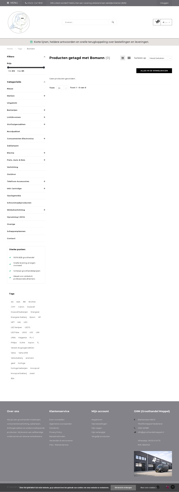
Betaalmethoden (57, 436)
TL (38, 342)
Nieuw (10, 89)
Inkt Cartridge (14, 188)
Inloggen (164, 3)
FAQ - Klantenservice (59, 445)
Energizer (35, 312)
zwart (32, 373)
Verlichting (12, 167)
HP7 (13, 322)
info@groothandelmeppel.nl (151, 432)
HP (39, 317)
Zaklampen (13, 146)
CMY (13, 307)
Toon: (52, 88)
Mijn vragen (97, 428)
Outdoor (11, 174)
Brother (32, 302)
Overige (11, 224)
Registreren (97, 419)
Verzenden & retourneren (61, 440)
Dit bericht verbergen (123, 488)
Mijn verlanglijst (98, 432)
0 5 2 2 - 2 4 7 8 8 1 (35, 3)
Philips (14, 342)
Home (10, 49)
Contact (11, 238)
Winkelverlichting (16, 210)
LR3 (31, 332)
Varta (13, 353)
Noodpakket (13, 131)
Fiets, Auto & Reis (16, 160)
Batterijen (12, 110)
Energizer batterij (19, 317)
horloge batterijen (19, 368)
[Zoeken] (113, 22)
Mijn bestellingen (99, 424)
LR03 (24, 332)
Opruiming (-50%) (16, 217)
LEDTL (27, 327)
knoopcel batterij (19, 373)
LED (25, 322)
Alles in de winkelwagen (154, 70)
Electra (10, 153)
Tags (20, 49)
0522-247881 (143, 428)
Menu (14, 3)
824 (12, 378)
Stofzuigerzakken (16, 124)
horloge (21, 363)
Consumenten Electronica (20, 138)
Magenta (22, 337)
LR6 (37, 332)
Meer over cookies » (149, 488)
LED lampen (16, 327)
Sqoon (31, 342)
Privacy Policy (55, 432)
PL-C (32, 337)
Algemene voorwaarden (60, 424)
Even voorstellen (56, 419)
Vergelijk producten (101, 436)
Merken (11, 96)
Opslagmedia (14, 195)
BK (24, 302)
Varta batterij (17, 358)
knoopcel (34, 368)
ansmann (30, 358)
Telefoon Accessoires (18, 181)
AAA (18, 302)
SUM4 (22, 342)
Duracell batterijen (19, 312)
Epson (32, 317)
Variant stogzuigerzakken (22, 348)
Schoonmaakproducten (19, 203)
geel (13, 363)
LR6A (13, 337)
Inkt (19, 322)
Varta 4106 (23, 353)
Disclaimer (54, 428)
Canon (21, 307)
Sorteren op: (140, 58)
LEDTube (15, 332)
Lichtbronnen (14, 117)
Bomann (31, 49)
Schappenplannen (16, 231)
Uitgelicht (12, 103)
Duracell (31, 307)
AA (12, 302)
